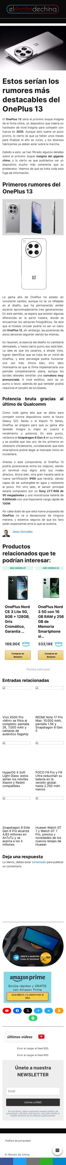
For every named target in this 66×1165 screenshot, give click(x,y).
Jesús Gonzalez (22, 531)
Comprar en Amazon (18, 655)
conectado (39, 862)
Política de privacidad (18, 1140)
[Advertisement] (25, 896)
